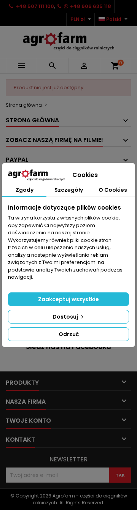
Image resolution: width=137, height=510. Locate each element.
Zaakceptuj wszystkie (68, 299)
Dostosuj (66, 317)
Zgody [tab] (24, 190)
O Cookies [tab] (113, 190)
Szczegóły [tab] (68, 190)
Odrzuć (69, 334)
